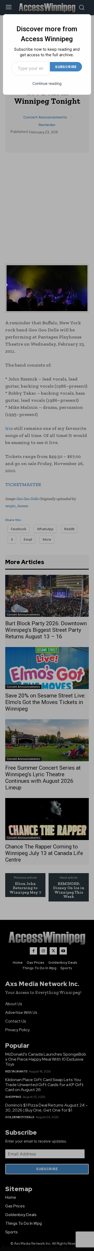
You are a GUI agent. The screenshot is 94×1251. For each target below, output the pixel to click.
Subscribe (66, 67)
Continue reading (47, 83)
